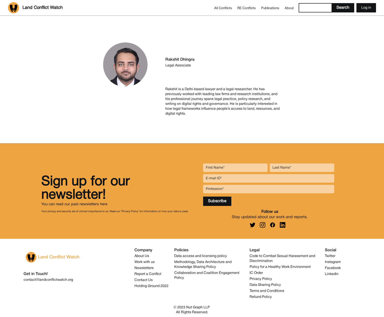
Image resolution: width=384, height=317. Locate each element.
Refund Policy (261, 297)
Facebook (333, 268)
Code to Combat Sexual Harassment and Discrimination (282, 259)
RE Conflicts (246, 8)
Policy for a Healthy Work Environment (280, 267)
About (289, 8)
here (103, 204)
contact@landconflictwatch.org (48, 279)
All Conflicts (223, 8)
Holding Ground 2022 (151, 286)
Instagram (333, 262)
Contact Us (143, 280)
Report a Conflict (147, 274)
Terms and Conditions (267, 291)
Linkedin (331, 274)
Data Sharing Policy (265, 285)
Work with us (144, 262)
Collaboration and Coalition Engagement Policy (206, 275)
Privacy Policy (261, 279)
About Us (141, 256)
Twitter (330, 256)
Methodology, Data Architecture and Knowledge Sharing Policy (203, 265)
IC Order (256, 273)
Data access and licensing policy (200, 256)
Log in (366, 7)
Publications (270, 8)
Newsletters (144, 268)
